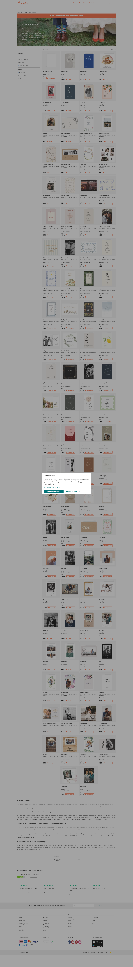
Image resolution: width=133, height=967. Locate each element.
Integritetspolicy (55, 487)
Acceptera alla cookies (53, 491)
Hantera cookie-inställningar (73, 491)
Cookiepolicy (47, 487)
